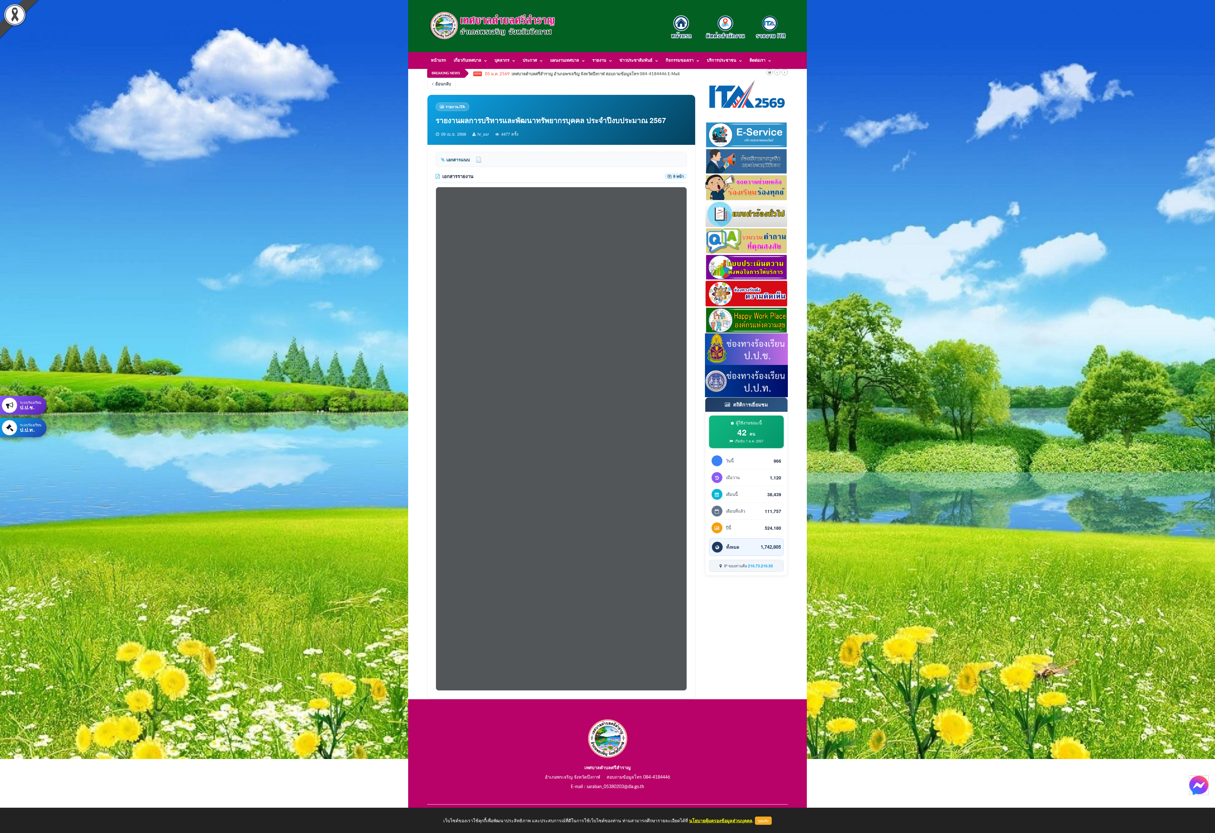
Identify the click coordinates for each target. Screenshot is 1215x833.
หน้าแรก (438, 61)
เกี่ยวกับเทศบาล (467, 61)
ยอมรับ (763, 820)
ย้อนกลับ (443, 84)
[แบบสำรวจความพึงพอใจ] (746, 266)
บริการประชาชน (721, 61)
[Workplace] (746, 319)
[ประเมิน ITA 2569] (746, 94)
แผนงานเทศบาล (564, 61)
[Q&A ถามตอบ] (746, 240)
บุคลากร (502, 61)
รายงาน (599, 61)
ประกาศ (530, 61)
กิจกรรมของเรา (680, 61)
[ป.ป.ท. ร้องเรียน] (746, 380)
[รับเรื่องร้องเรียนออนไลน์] (746, 293)
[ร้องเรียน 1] (746, 160)
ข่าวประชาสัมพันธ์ (636, 61)
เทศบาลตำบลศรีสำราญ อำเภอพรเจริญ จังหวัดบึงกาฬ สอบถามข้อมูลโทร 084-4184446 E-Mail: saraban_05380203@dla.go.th (624, 74)
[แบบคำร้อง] (746, 213)
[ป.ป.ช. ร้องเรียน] (746, 348)
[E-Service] (746, 134)
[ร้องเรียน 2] (746, 187)
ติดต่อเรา (757, 61)
